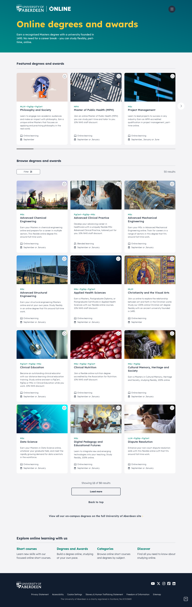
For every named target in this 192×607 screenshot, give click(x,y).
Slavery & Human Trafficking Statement (104, 594)
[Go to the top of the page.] (186, 599)
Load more (96, 491)
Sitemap (157, 594)
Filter (26, 171)
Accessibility (58, 594)
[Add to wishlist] (65, 76)
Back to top (96, 502)
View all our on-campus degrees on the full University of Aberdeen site (95, 516)
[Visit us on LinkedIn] (173, 584)
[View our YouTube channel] (153, 584)
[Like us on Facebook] (168, 584)
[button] (171, 9)
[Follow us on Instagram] (163, 584)
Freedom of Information (138, 594)
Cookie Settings (74, 594)
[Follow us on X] (158, 584)
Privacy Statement (40, 594)
